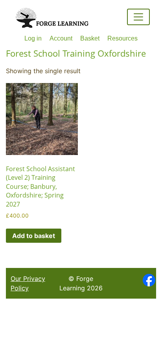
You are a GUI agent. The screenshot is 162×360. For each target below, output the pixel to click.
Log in (33, 38)
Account (61, 38)
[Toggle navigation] (138, 17)
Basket (89, 38)
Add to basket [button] (33, 236)
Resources (122, 38)
